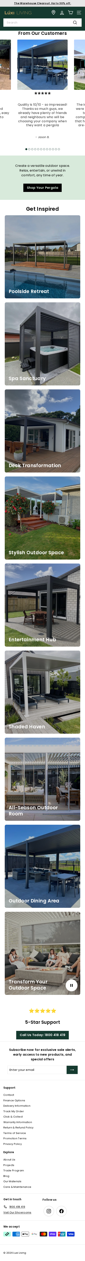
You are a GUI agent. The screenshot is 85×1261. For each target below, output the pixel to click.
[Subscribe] (72, 1070)
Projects (8, 1165)
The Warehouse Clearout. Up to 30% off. (42, 3)
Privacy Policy (12, 1144)
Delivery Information (16, 1106)
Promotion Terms (14, 1138)
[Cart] (70, 12)
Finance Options (14, 1100)
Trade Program (13, 1170)
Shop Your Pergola (42, 187)
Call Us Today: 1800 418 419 (42, 1035)
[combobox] (42, 22)
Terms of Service (14, 1133)
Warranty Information (17, 1122)
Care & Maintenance (17, 1187)
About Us (9, 1159)
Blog (6, 1176)
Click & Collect (13, 1117)
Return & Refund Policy (18, 1127)
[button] (26, 149)
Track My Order (13, 1111)
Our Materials (12, 1181)
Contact (8, 1095)
